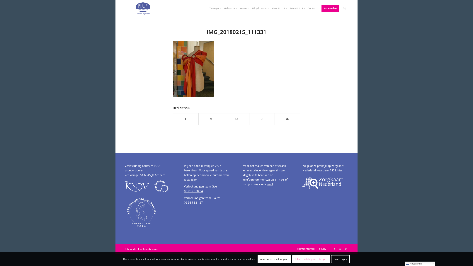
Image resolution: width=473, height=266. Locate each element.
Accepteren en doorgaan (274, 258)
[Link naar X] (340, 248)
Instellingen (340, 258)
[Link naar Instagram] (345, 248)
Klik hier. (337, 170)
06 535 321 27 (193, 202)
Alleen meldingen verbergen (311, 258)
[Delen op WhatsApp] (236, 119)
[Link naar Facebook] (334, 248)
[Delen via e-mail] (287, 119)
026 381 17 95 (275, 179)
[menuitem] (214, 8)
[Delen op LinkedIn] (262, 119)
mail (270, 184)
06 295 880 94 (193, 191)
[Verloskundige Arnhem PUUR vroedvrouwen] (143, 8)
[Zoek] (344, 8)
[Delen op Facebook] (185, 119)
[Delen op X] (211, 119)
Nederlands (415, 263)
